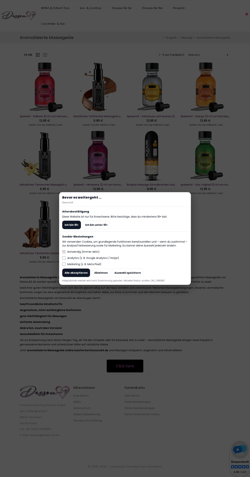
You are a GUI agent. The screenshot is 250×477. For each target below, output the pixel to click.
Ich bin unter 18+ (96, 225)
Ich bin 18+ (72, 225)
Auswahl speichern (127, 273)
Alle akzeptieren (76, 273)
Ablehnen (101, 273)
